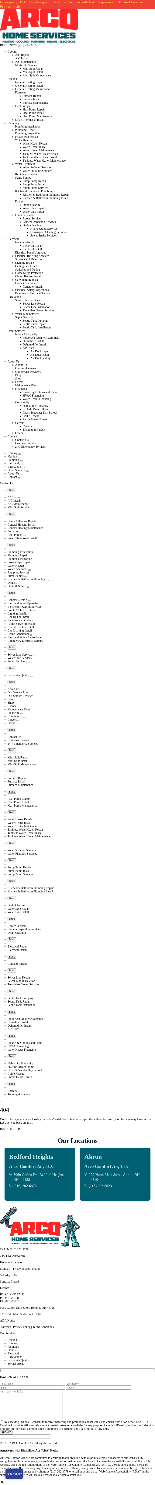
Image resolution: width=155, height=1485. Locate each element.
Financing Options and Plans (40, 392)
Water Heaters (23, 140)
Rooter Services (32, 218)
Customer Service (25, 443)
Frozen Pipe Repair (26, 136)
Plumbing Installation (27, 126)
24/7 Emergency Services (30, 446)
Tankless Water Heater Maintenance (44, 160)
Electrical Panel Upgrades (30, 252)
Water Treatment (25, 164)
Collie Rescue (31, 416)
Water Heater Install (34, 147)
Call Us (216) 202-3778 (14, 1249)
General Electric (24, 242)
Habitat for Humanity (35, 405)
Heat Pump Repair (34, 109)
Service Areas (16, 1363)
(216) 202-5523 (100, 1186)
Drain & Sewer (24, 215)
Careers (19, 422)
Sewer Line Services (27, 300)
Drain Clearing (31, 204)
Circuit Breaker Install (28, 276)
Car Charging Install (27, 279)
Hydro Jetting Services (43, 228)
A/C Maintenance (25, 61)
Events (19, 382)
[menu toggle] (1, 1101)
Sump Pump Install (34, 184)
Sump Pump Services (35, 187)
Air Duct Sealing (40, 358)
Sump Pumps (23, 177)
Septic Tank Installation (37, 327)
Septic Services (24, 317)
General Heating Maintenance (33, 89)
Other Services (16, 330)
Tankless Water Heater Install (40, 157)
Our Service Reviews (28, 371)
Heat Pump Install (33, 112)
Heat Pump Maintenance (37, 116)
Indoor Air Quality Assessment (41, 337)
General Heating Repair (29, 82)
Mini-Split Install (33, 72)
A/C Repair (22, 55)
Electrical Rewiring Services (32, 255)
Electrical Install (32, 249)
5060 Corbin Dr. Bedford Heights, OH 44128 (27, 1307)
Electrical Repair (33, 245)
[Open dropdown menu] (19, 454)
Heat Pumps (22, 106)
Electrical (13, 238)
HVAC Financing (33, 395)
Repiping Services (26, 174)
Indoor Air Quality (26, 334)
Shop (18, 378)
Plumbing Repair (25, 129)
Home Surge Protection (29, 273)
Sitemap (6, 1327)
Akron (93, 1156)
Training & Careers (34, 429)
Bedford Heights (31, 1156)
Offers (19, 433)
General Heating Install (29, 85)
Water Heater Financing (37, 399)
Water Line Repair (34, 208)
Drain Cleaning (32, 225)
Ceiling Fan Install (26, 266)
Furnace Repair (32, 95)
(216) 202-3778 (27, 45)
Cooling (12, 51)
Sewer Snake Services (43, 235)
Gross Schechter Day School (40, 412)
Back (12, 490)
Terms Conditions (43, 1327)
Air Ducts (28, 347)
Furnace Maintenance (35, 102)
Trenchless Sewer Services (38, 310)
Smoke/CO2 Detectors (28, 259)
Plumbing (13, 123)
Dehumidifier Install (34, 344)
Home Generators (25, 283)
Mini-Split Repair (33, 68)
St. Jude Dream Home (36, 409)
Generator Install (33, 286)
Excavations (15, 1356)
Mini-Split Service (26, 65)
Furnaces (20, 92)
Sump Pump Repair (34, 181)
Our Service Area (25, 368)
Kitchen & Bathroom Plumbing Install (45, 198)
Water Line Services (27, 313)
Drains (19, 201)
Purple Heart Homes (35, 419)
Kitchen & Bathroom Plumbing (34, 191)
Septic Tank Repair (34, 324)
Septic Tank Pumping (35, 320)
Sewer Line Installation (36, 307)
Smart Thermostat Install (29, 119)
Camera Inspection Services (39, 221)
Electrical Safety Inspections (32, 290)
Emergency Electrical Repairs (32, 293)
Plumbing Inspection (27, 133)
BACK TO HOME (11, 1129)
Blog (18, 375)
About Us (13, 361)
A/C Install (21, 58)
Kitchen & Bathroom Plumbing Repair (46, 194)
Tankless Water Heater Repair (40, 153)
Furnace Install (31, 99)
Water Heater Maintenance (38, 150)
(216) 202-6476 (25, 1186)
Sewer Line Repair (34, 303)
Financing (21, 388)
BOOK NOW (8, 45)
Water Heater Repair (35, 143)
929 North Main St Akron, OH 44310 (22, 1314)
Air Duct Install (39, 354)
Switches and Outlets (27, 269)
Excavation (14, 296)
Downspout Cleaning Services (48, 232)
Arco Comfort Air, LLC (31, 1166)
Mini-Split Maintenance (37, 75)
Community (22, 402)
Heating (12, 78)
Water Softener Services (37, 167)
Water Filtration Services (37, 170)
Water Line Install (33, 211)
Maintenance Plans (26, 385)
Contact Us (22, 439)
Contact (12, 436)
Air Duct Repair (40, 351)
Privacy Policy (21, 1327)
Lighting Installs (24, 262)
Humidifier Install (33, 341)
